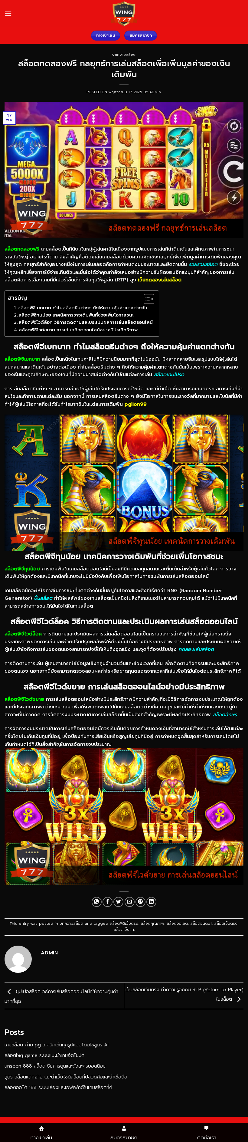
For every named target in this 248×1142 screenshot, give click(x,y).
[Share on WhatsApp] (97, 902)
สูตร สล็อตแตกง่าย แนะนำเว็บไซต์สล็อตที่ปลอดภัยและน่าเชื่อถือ (66, 1077)
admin (155, 92)
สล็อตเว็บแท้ (123, 929)
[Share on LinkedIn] (151, 902)
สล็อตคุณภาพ (152, 923)
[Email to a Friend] (130, 902)
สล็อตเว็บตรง (225, 923)
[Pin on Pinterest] (140, 902)
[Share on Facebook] (108, 902)
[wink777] (124, 13)
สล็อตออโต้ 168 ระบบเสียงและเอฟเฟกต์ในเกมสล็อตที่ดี (58, 1087)
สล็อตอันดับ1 (201, 923)
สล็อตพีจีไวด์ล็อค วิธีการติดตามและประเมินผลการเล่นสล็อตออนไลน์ (85, 322)
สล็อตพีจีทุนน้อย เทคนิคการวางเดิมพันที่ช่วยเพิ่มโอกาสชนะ (76, 315)
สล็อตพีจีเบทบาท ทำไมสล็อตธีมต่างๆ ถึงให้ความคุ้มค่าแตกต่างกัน (82, 307)
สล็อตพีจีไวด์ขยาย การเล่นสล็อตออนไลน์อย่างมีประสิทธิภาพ (78, 330)
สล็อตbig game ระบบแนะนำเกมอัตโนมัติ (44, 1055)
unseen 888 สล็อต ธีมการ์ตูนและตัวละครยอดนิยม (55, 1066)
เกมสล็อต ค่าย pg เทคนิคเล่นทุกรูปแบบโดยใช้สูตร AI (57, 1044)
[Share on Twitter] (118, 902)
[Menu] (8, 13)
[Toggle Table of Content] (146, 299)
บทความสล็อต (124, 54)
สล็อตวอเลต (177, 923)
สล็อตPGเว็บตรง (124, 923)
